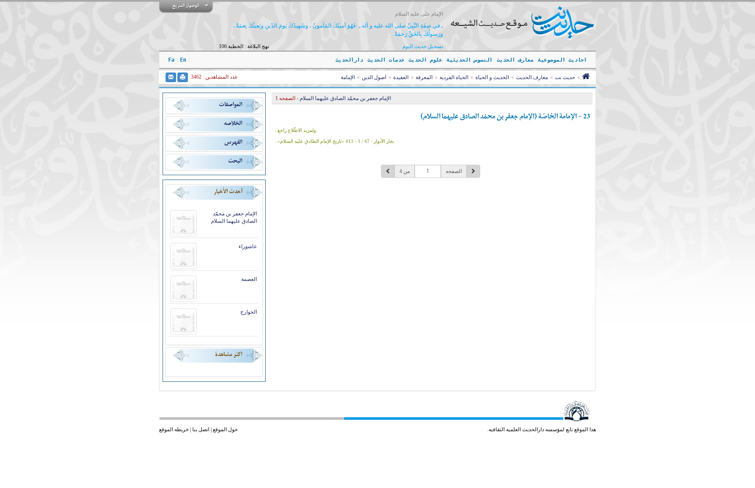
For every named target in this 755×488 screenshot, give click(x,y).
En (183, 60)
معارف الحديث (532, 77)
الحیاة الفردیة (454, 77)
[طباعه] (182, 77)
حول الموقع (225, 429)
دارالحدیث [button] (349, 60)
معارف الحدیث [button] (515, 60)
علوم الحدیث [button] (425, 60)
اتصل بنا (200, 429)
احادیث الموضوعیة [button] (562, 60)
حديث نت (565, 77)
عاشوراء (248, 246)
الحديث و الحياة (492, 77)
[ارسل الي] (171, 77)
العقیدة (401, 77)
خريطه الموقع (174, 429)
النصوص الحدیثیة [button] (469, 60)
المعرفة (424, 77)
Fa (171, 60)
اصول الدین (374, 77)
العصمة (249, 279)
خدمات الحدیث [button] (385, 60)
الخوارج (248, 312)
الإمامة (348, 77)
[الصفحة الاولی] (585, 77)
